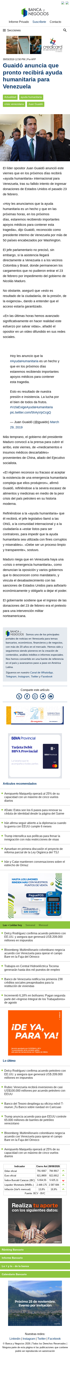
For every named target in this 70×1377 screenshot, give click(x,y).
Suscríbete (39, 21)
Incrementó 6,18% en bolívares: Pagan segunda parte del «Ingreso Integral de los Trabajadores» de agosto (34, 999)
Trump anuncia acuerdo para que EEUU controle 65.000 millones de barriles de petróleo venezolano (35, 1120)
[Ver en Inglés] (62, 2)
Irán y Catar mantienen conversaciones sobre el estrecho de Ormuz (34, 863)
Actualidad (10, 97)
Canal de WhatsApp (41, 672)
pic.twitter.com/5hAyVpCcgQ (30, 412)
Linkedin (15, 1338)
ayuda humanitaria (31, 97)
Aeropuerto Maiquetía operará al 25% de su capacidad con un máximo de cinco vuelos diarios (32, 797)
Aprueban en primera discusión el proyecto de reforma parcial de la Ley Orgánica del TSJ (33, 850)
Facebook (46, 676)
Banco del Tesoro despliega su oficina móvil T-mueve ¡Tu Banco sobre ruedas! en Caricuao (34, 1105)
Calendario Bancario (14, 1274)
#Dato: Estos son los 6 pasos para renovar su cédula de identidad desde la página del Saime (34, 812)
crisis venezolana (14, 104)
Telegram (11, 676)
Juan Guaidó (35, 104)
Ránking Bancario (13, 1249)
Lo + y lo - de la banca (15, 1266)
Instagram (23, 676)
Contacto (55, 21)
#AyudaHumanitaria (24, 361)
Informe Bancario (12, 1257)
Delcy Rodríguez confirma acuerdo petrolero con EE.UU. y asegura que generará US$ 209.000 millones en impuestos (35, 937)
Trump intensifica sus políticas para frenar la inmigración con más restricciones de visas (32, 837)
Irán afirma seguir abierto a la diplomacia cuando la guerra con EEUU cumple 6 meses (35, 824)
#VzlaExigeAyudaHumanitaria (31, 407)
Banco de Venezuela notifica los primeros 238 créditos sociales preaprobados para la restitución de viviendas (33, 983)
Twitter (34, 676)
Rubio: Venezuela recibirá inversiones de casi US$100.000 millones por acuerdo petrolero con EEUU (34, 1091)
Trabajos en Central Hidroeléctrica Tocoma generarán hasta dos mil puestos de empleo (32, 968)
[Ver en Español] (67, 2)
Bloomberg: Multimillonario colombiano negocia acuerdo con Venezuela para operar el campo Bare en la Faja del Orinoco (34, 953)
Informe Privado (19, 21)
